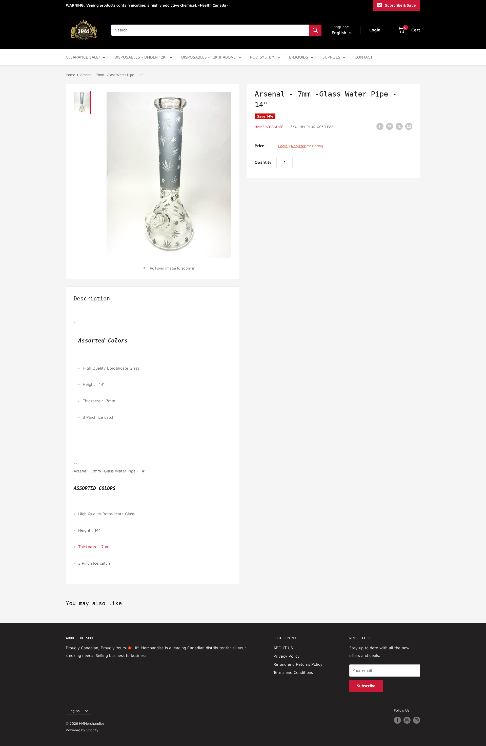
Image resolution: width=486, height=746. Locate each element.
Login (283, 145)
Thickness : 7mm (94, 546)
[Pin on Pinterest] (389, 126)
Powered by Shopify (82, 730)
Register (298, 145)
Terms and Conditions (293, 672)
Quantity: (264, 162)
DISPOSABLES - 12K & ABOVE (208, 57)
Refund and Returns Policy (297, 664)
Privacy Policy (286, 656)
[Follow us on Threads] (407, 720)
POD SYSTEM (262, 57)
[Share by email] (408, 126)
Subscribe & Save (400, 5)
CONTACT (364, 57)
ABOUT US (283, 647)
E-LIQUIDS (298, 57)
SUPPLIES (331, 57)
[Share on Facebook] (379, 126)
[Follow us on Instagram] (416, 720)
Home (70, 74)
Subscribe (366, 685)
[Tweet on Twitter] (399, 126)
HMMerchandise (269, 126)
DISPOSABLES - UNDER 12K (140, 57)
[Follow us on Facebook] (397, 720)
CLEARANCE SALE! (83, 57)
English (74, 711)
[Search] (315, 30)
